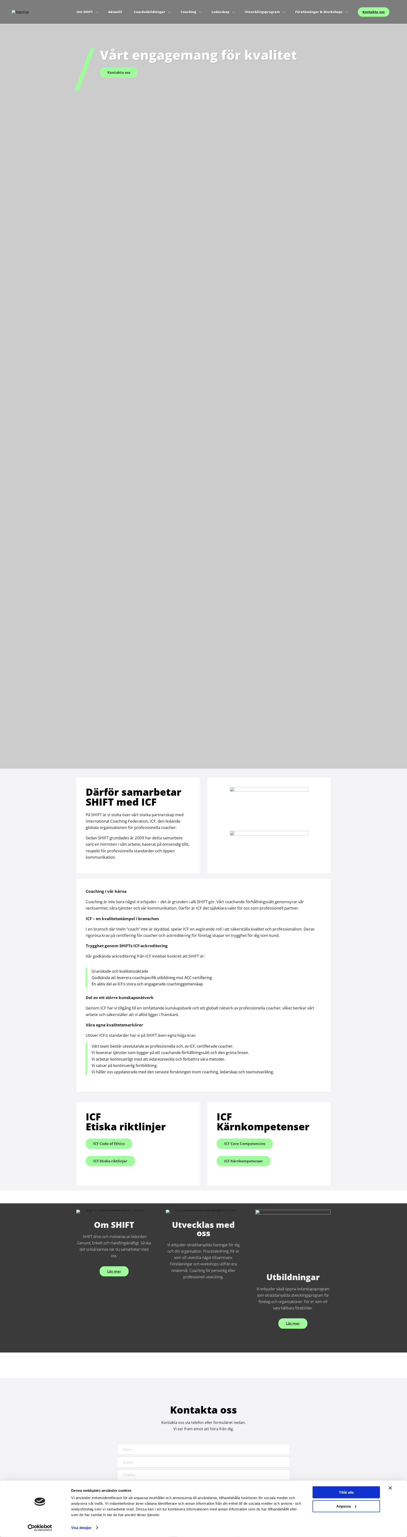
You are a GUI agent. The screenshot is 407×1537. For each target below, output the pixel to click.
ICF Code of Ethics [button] (109, 1143)
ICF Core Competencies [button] (244, 1143)
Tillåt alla (346, 1492)
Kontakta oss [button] (118, 72)
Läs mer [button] (114, 1271)
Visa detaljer (81, 1528)
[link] (41, 12)
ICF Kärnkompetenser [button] (243, 1161)
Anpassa (343, 1506)
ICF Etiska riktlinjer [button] (110, 1161)
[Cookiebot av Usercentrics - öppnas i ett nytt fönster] (40, 1527)
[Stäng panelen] (390, 1488)
